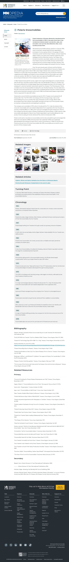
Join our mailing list (60, 487)
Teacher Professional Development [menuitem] (33, 512)
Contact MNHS (61, 547)
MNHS (4, 24)
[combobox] (51, 13)
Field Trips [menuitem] (32, 528)
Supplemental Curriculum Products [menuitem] (33, 517)
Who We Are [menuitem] (46, 494)
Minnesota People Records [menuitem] (21, 500)
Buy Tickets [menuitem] (7, 499)
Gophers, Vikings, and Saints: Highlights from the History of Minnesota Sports (36, 180)
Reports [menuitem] (44, 510)
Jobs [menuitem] (43, 518)
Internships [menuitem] (44, 521)
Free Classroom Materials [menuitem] (33, 500)
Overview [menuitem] (19, 497)
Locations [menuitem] (6, 497)
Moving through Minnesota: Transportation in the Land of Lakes (32, 183)
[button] (25, 5)
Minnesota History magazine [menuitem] (19, 521)
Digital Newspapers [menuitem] (20, 514)
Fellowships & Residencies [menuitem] (45, 524)
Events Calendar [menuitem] (8, 510)
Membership (37, 1)
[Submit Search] (64, 13)
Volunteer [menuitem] (44, 530)
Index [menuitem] (5, 35)
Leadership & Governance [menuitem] (45, 507)
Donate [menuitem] (56, 502)
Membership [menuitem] (58, 499)
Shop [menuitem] (56, 507)
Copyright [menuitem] (6, 43)
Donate (31, 1)
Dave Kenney (21, 33)
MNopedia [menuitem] (19, 529)
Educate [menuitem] (32, 494)
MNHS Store (26, 1)
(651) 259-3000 (52, 547)
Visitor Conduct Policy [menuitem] (48, 559)
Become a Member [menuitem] (6, 503)
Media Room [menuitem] (45, 515)
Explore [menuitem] (19, 494)
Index (15, 24)
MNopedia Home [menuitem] (6, 31)
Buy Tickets (48, 1)
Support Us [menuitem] (58, 494)
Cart (63, 1)
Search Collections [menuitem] (19, 504)
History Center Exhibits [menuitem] (7, 507)
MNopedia (10, 24)
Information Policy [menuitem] (31, 559)
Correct (25, 131)
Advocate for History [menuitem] (58, 511)
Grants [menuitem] (43, 528)
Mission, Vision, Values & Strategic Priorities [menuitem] (45, 501)
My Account (56, 1)
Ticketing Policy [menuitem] (39, 559)
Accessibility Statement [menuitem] (58, 559)
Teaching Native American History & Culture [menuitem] (33, 523)
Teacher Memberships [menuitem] (33, 531)
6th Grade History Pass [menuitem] (32, 535)
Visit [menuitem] (5, 494)
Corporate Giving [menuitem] (58, 505)
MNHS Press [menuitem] (20, 517)
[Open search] (64, 5)
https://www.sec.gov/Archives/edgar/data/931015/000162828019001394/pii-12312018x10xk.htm (39, 345)
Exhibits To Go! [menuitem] (45, 513)
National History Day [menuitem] (33, 507)
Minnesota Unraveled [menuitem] (19, 526)
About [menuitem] (5, 39)
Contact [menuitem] (6, 46)
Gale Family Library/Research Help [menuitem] (21, 509)
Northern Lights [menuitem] (33, 503)
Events (43, 1)
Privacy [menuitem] (24, 559)
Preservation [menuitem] (20, 532)
